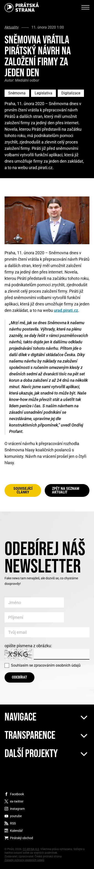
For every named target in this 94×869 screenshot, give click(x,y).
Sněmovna (17, 93)
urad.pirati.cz (66, 310)
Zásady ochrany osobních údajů (24, 860)
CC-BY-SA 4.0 (31, 849)
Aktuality (12, 27)
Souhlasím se (46, 665)
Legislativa (43, 93)
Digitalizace (70, 93)
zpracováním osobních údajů (57, 665)
